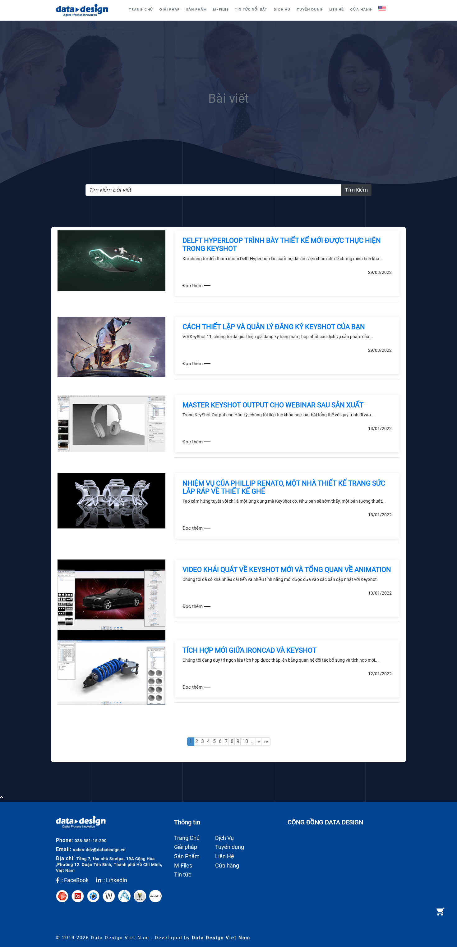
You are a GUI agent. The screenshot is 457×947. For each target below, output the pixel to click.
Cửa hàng (361, 9)
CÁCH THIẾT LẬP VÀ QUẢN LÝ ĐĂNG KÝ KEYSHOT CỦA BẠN (273, 327)
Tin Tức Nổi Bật (251, 9)
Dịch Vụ (282, 9)
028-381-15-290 (91, 840)
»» (265, 741)
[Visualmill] (155, 896)
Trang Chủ (141, 9)
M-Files (221, 9)
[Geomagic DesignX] (78, 896)
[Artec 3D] (62, 896)
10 (245, 741)
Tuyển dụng (310, 9)
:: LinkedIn (114, 880)
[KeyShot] (93, 896)
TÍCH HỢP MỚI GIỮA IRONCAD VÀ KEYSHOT (249, 650)
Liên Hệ (336, 9)
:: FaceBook (74, 880)
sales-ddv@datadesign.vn (99, 849)
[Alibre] (124, 896)
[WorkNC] (109, 896)
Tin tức (182, 874)
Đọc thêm (192, 285)
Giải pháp (169, 9)
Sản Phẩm (196, 9)
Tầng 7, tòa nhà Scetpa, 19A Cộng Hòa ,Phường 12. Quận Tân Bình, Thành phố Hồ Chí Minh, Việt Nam (109, 864)
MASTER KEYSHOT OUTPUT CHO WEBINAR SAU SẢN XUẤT (272, 405)
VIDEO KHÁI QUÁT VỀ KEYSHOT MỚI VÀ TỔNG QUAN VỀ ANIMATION (286, 569)
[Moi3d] (140, 896)
